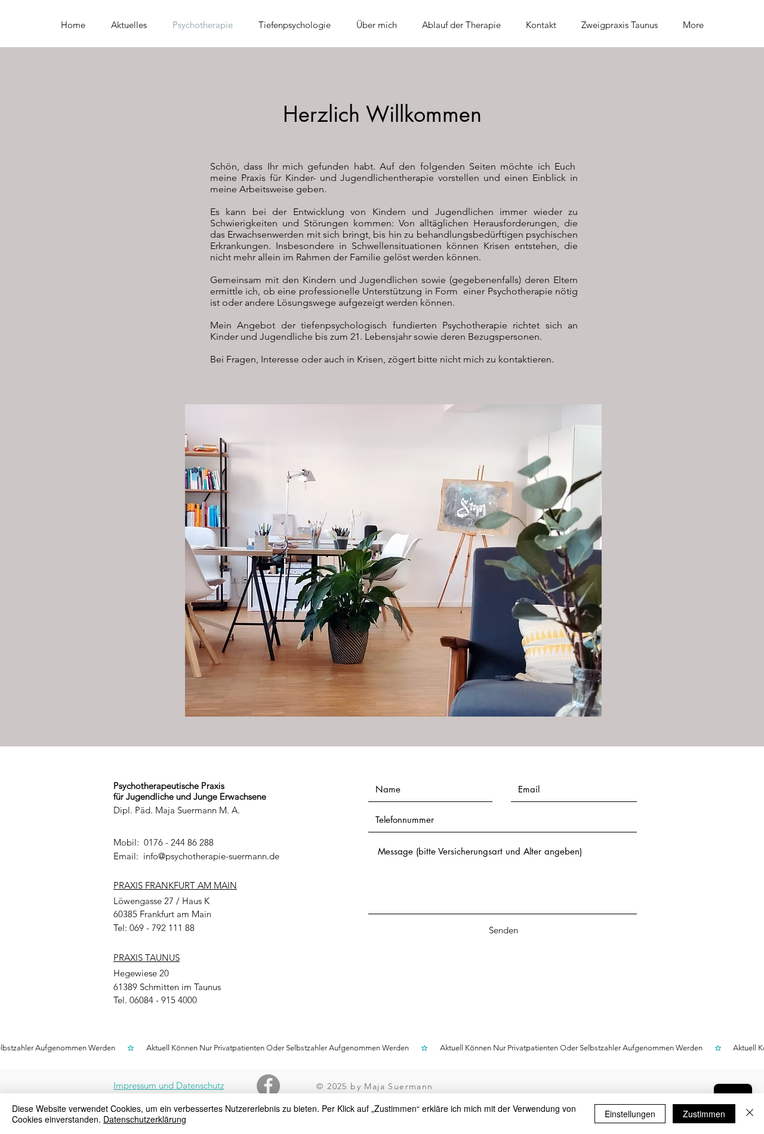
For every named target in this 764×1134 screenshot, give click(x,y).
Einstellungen (630, 1114)
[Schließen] (750, 1113)
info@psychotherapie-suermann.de (211, 856)
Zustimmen (704, 1114)
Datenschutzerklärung (144, 1119)
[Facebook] (268, 1086)
